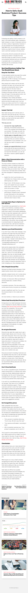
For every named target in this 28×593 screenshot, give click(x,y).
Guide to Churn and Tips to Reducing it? (13, 554)
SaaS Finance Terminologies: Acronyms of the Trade (11, 514)
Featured (5, 512)
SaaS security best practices (14, 306)
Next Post (20, 486)
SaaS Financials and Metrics (14, 8)
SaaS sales (23, 206)
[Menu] (2, 2)
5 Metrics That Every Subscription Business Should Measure (13, 534)
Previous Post (7, 487)
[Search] (25, 2)
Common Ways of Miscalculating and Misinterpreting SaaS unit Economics (13, 574)
